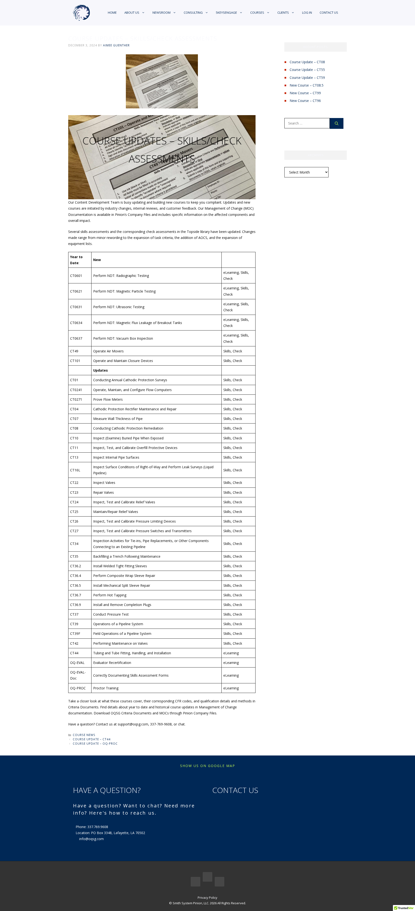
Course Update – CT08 (307, 62)
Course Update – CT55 (307, 69)
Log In (307, 12)
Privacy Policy (207, 897)
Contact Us (329, 12)
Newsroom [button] (162, 12)
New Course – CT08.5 (306, 85)
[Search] (336, 123)
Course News (84, 735)
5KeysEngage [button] (226, 12)
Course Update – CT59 (307, 77)
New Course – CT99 (305, 93)
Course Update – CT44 (91, 739)
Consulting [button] (193, 12)
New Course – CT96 (305, 100)
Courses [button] (257, 12)
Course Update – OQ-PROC (95, 743)
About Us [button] (131, 12)
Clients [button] (283, 12)
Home (112, 12)
